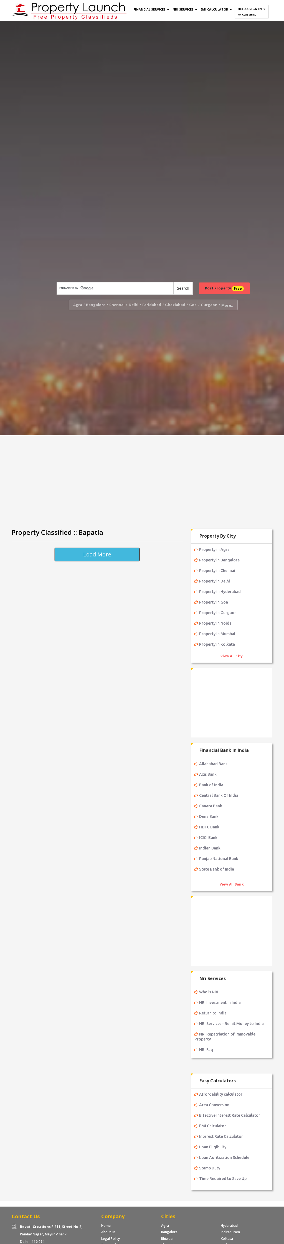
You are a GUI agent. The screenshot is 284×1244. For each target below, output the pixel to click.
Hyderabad (229, 1225)
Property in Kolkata (217, 644)
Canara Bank (210, 806)
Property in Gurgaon (218, 612)
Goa (193, 304)
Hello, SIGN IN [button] (250, 11)
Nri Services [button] (183, 9)
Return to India (213, 1013)
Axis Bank (208, 774)
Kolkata (227, 1238)
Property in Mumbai (217, 634)
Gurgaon (209, 304)
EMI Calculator (212, 1126)
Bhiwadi (167, 1238)
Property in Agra (214, 549)
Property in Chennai (217, 570)
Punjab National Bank (218, 858)
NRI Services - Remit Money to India (231, 1023)
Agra (77, 304)
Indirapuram (230, 1232)
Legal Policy (110, 1238)
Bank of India (211, 785)
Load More (97, 554)
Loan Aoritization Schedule (224, 1157)
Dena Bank (209, 816)
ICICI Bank (208, 837)
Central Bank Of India (218, 795)
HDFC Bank (209, 827)
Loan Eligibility (212, 1147)
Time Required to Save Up (223, 1178)
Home (106, 1225)
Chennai (117, 304)
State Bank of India (216, 869)
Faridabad (151, 304)
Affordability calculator (220, 1094)
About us (108, 1232)
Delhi (133, 304)
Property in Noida (215, 623)
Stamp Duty (209, 1168)
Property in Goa (213, 602)
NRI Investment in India (220, 1002)
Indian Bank (209, 848)
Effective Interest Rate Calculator (229, 1115)
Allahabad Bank (213, 764)
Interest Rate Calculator (221, 1136)
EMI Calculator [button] (215, 9)
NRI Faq (206, 1049)
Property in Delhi (214, 581)
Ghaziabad (175, 304)
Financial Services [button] (149, 9)
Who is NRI (208, 992)
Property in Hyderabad (220, 591)
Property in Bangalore (219, 560)
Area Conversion (214, 1105)
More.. (227, 305)
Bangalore (95, 304)
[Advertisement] (142, 479)
